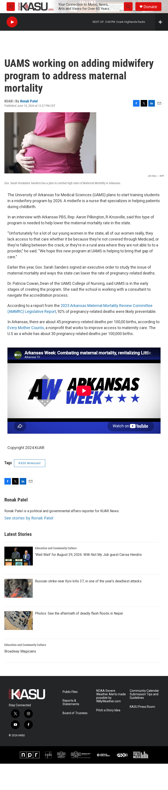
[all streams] (161, 22)
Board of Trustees (75, 713)
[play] (12, 22)
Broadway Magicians (20, 651)
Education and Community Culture (56, 548)
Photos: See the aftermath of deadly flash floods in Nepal (79, 613)
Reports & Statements (71, 702)
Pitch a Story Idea (108, 710)
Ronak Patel (29, 101)
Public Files (70, 692)
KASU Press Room (142, 706)
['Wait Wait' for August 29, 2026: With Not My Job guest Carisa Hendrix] (18, 556)
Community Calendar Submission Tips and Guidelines (144, 694)
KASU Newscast (30, 463)
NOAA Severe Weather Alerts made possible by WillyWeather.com (111, 696)
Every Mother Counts (25, 327)
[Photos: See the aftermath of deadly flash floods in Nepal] (18, 620)
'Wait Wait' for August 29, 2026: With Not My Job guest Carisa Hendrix (88, 555)
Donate (150, 6)
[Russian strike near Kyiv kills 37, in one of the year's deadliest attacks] (18, 588)
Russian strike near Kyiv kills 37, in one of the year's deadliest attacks (88, 581)
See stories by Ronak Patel (28, 518)
